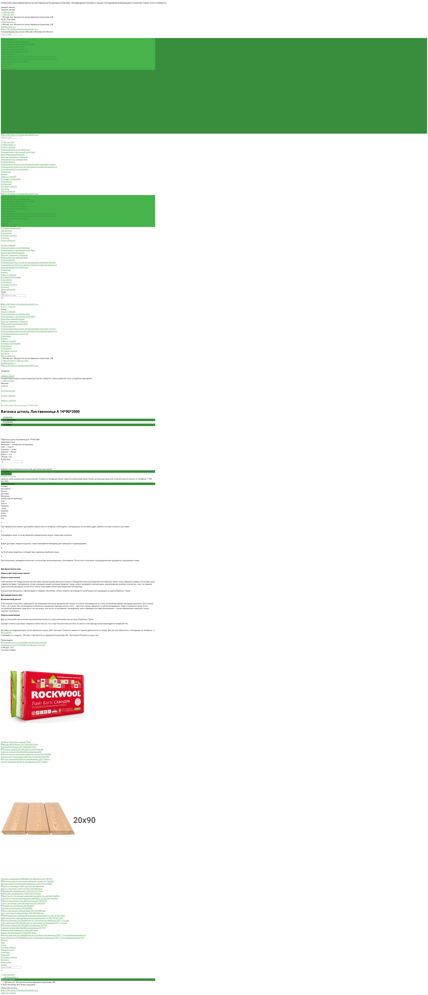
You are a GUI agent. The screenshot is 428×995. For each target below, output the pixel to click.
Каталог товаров (8, 88)
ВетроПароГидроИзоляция (12, 46)
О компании (6, 125)
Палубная (5, 952)
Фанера (4, 66)
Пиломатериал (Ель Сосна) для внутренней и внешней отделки (28, 56)
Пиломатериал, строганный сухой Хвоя (18, 44)
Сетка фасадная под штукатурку (14, 61)
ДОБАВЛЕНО (6, 474)
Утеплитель (6, 64)
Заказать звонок (7, 376)
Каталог (4, 940)
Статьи (4, 964)
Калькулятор (6, 122)
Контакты (5, 130)
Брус (3, 942)
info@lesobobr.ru (8, 22)
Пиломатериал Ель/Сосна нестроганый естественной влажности (29, 59)
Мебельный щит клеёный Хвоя (14, 51)
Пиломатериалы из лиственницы (15, 41)
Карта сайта (6, 962)
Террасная (5, 955)
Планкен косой (7, 950)
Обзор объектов (8, 132)
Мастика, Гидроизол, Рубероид (14, 49)
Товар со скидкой (8, 68)
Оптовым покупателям (11, 120)
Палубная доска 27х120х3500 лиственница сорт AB (23, 645)
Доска (3, 945)
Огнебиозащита (8, 54)
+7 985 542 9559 (7, 142)
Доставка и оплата (9, 127)
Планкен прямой (8, 947)
